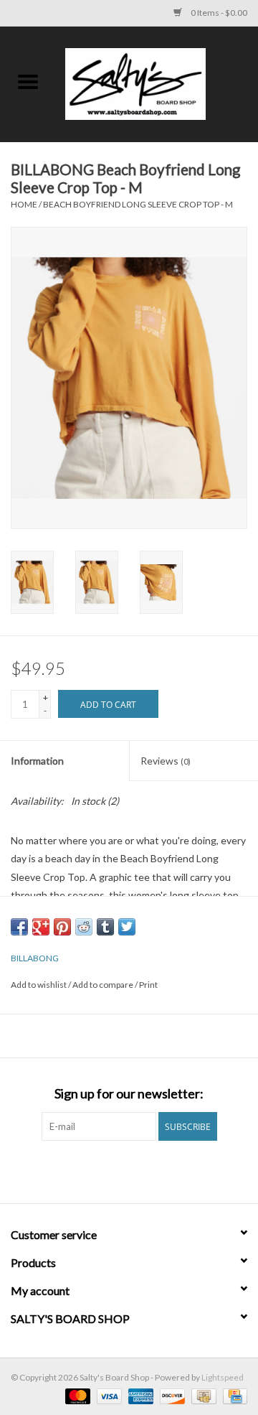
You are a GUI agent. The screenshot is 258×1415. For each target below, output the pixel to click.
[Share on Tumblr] (105, 926)
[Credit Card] (232, 1395)
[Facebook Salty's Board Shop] (116, 1170)
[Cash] (201, 1395)
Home (24, 204)
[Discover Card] (170, 1395)
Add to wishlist (39, 984)
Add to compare (103, 984)
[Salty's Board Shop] (157, 83)
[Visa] (107, 1395)
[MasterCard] (76, 1395)
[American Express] (139, 1395)
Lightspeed (222, 1377)
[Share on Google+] (40, 926)
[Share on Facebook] (19, 926)
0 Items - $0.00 (218, 12)
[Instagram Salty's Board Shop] (141, 1170)
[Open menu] (28, 81)
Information (37, 761)
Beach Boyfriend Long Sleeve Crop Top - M (138, 204)
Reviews (165, 761)
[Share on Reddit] (83, 926)
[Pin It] (62, 926)
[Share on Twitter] (126, 926)
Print (148, 984)
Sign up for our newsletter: (129, 1093)
